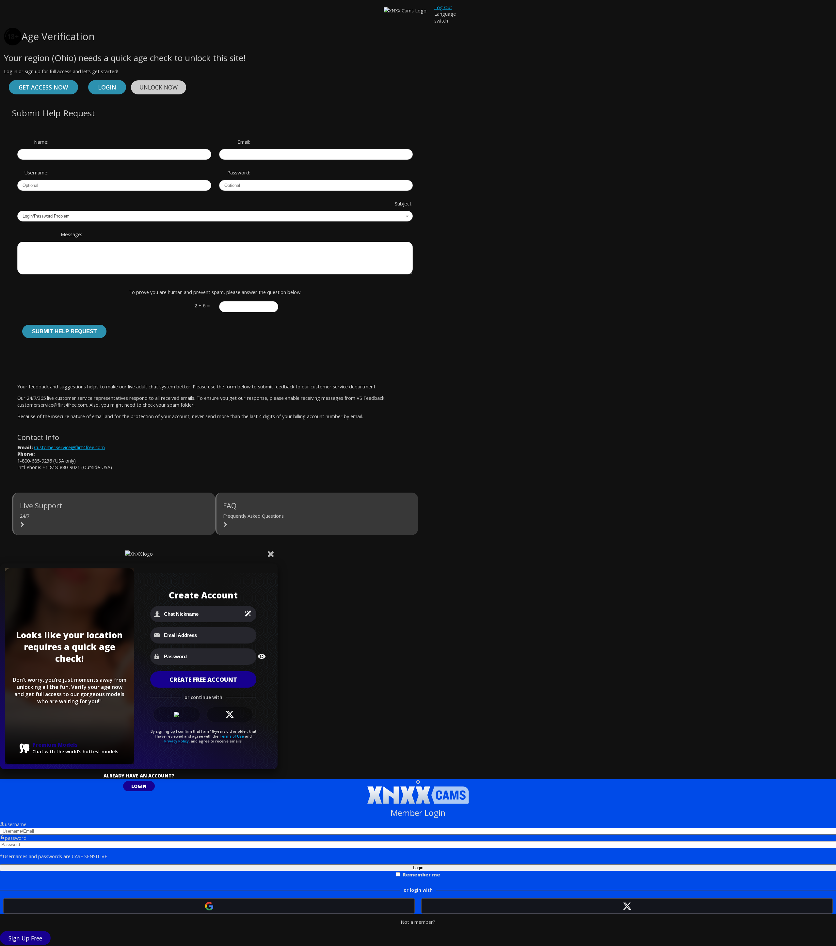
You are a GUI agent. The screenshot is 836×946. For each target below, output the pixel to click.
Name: (41, 142)
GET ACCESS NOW (43, 87)
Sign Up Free (25, 938)
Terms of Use (231, 736)
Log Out (443, 7)
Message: (71, 234)
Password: (238, 172)
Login (107, 87)
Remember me (421, 874)
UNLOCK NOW (158, 87)
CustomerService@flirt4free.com (69, 447)
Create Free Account (203, 679)
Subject (403, 203)
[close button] (418, 782)
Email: (243, 142)
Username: (36, 172)
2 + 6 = (202, 305)
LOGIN (139, 786)
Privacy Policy (176, 741)
